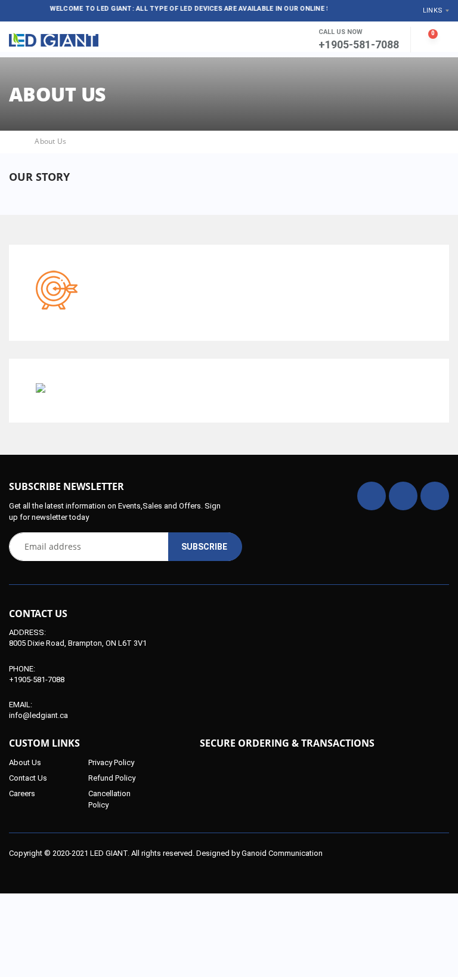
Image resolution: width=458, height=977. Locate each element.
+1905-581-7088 (36, 679)
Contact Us (28, 777)
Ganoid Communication (282, 853)
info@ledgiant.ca (38, 715)
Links (432, 10)
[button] (277, 40)
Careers (22, 793)
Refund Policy (111, 777)
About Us (25, 762)
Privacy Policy (111, 762)
